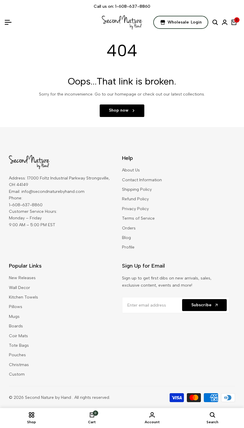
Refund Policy (135, 198)
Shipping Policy (137, 189)
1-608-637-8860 (132, 6)
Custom (17, 374)
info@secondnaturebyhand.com (53, 191)
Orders (129, 228)
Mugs (14, 316)
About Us (131, 170)
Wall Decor (19, 287)
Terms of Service (138, 218)
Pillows (15, 306)
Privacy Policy (135, 208)
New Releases (22, 277)
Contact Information (142, 179)
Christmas (19, 364)
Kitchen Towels (23, 297)
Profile (128, 247)
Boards (16, 326)
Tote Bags (19, 345)
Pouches (17, 354)
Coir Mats (18, 335)
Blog (126, 237)
